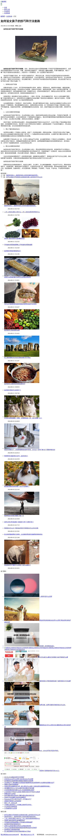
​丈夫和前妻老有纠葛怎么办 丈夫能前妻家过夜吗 (19, 790)
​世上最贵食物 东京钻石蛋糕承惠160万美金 (17, 357)
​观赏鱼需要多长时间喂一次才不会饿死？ (17, 486)
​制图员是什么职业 (9, 793)
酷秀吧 (3, 16)
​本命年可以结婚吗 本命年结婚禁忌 (15, 797)
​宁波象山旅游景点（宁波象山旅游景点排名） (18, 804)
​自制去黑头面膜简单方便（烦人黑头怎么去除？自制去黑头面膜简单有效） (27, 786)
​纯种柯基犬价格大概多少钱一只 (14, 515)
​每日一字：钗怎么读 (10, 803)
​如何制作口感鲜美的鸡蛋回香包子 (14, 384)
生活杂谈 (7, 13)
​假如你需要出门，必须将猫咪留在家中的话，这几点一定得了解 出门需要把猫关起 (29, 449)
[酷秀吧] (3, 1)
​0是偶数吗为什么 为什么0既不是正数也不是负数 (19, 788)
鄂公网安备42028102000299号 (10, 834)
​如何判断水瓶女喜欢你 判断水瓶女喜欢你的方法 (19, 795)
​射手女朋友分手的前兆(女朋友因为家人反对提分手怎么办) (24, 177)
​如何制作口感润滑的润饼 (12, 330)
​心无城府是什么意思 (10, 808)
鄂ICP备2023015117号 (27, 834)
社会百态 (7, 11)
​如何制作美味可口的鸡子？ (12, 390)
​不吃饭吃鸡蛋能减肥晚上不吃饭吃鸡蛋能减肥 (18, 244)
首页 (5, 7)
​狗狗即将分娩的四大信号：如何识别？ (16, 456)
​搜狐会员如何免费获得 (11, 784)
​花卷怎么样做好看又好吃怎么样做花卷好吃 (17, 277)
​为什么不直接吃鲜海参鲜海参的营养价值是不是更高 (20, 304)
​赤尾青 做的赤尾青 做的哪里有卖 (14, 238)
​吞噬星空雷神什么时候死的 (12, 801)
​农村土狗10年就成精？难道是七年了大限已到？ (19, 522)
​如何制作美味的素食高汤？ (12, 251)
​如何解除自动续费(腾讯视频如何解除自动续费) (18, 780)
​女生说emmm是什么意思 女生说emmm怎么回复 (18, 779)
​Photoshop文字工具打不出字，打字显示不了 (17, 799)
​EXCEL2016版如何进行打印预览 (14, 777)
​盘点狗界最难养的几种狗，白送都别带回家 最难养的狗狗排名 (23, 534)
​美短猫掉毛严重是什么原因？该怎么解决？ (17, 565)
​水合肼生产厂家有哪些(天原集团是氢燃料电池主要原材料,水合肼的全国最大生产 (29, 782)
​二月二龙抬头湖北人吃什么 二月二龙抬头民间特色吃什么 (22, 212)
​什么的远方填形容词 (10, 806)
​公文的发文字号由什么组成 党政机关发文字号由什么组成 (22, 792)
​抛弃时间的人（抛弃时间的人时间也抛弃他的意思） (22, 175)
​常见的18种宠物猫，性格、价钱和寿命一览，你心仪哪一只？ (23, 418)
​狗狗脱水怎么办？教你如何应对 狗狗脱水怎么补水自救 (21, 528)
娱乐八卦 (7, 9)
